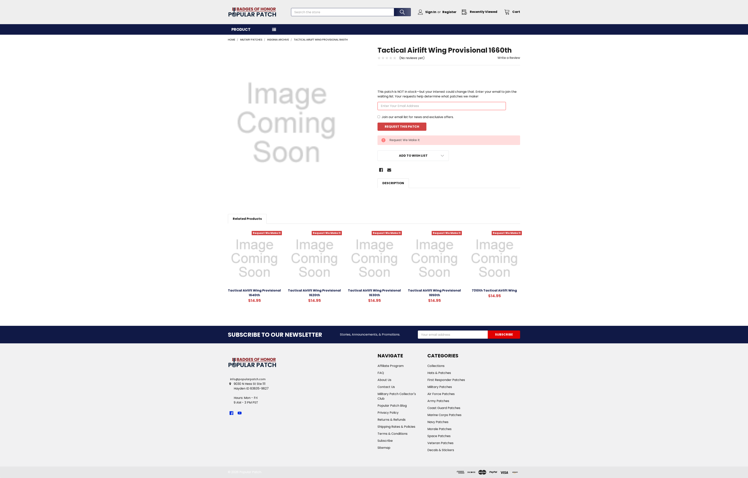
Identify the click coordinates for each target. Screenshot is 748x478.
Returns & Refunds (392, 419)
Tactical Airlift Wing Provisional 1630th (374, 292)
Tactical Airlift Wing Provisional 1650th (434, 292)
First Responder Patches (446, 380)
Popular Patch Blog (392, 405)
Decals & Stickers (440, 450)
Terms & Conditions (393, 433)
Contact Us (386, 387)
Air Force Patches (441, 394)
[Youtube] (239, 413)
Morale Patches (439, 429)
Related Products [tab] (247, 218)
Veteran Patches (440, 443)
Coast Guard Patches (443, 408)
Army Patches (438, 401)
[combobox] (351, 12)
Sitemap (384, 447)
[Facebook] (381, 169)
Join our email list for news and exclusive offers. (418, 117)
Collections (436, 366)
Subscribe (385, 440)
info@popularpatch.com (248, 379)
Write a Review (508, 58)
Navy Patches (437, 422)
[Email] (389, 169)
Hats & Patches (439, 373)
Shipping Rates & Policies (396, 426)
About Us (384, 380)
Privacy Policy (388, 412)
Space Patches (439, 436)
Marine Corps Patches (444, 415)
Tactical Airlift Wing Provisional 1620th (314, 292)
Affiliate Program (391, 366)
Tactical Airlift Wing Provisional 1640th (254, 292)
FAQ (381, 373)
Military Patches (439, 387)
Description (393, 183)
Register (449, 12)
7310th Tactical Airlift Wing (494, 290)
